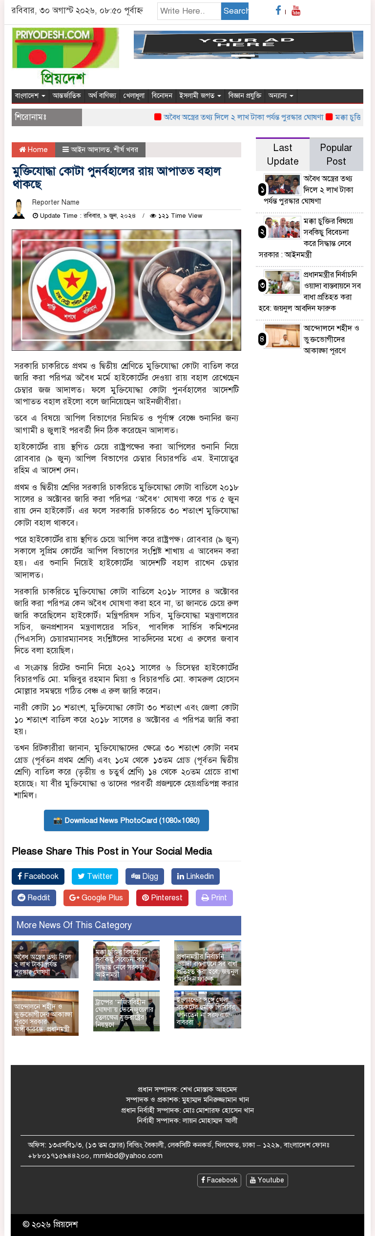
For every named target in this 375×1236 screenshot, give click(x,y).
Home (37, 149)
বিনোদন (162, 96)
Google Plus (101, 898)
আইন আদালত (90, 149)
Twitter (98, 876)
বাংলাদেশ (28, 96)
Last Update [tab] (283, 155)
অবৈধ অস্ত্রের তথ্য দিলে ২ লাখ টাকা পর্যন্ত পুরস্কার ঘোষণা (232, 117)
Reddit (37, 898)
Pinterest (166, 898)
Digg (149, 876)
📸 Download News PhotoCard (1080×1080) (126, 820)
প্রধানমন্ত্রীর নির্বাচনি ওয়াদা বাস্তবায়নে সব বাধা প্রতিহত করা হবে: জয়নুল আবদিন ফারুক (207, 967)
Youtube (270, 1180)
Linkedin (199, 876)
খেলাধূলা (134, 96)
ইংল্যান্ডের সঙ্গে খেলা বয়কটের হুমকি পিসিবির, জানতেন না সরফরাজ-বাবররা (206, 1011)
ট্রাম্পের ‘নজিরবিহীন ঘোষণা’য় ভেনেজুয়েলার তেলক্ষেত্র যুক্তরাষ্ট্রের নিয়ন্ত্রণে (124, 1013)
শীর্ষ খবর (126, 149)
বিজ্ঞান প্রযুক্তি (245, 96)
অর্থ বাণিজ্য (102, 96)
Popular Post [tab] (336, 155)
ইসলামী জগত (198, 96)
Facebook (40, 876)
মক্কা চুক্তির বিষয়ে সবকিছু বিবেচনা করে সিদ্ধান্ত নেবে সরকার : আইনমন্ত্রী (122, 963)
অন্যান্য (279, 96)
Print (218, 898)
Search (236, 11)
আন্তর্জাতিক (67, 96)
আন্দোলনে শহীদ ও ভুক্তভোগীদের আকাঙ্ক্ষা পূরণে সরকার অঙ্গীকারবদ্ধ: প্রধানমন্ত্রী (43, 1018)
